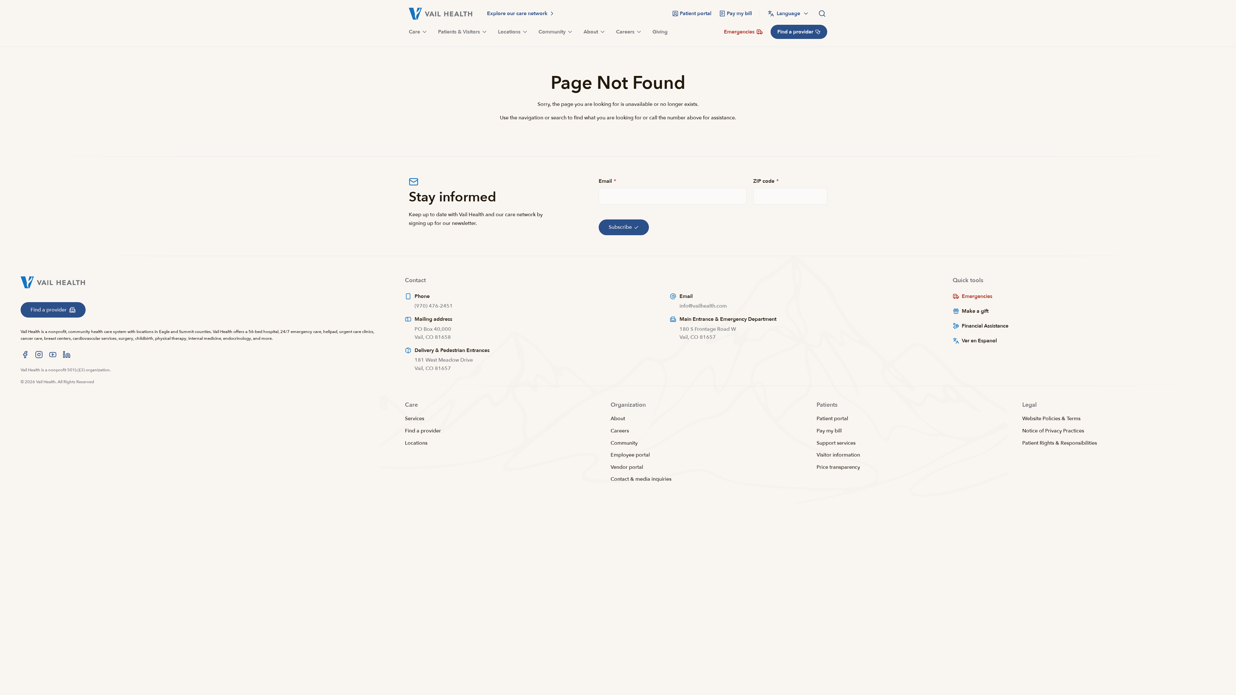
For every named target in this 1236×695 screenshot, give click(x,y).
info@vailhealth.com (703, 306)
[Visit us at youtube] (52, 354)
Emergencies (977, 296)
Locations (416, 443)
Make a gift (975, 311)
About (618, 418)
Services (414, 418)
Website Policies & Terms (1051, 418)
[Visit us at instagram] (38, 354)
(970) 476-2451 (434, 306)
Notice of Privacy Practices (1053, 430)
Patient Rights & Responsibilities (1059, 443)
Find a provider (423, 430)
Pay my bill (829, 430)
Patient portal (832, 418)
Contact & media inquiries (641, 479)
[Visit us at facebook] (25, 354)
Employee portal (630, 455)
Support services (836, 443)
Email (607, 181)
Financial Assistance (985, 325)
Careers (620, 430)
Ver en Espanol (979, 340)
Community (624, 443)
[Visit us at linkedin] (66, 354)
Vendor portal (627, 467)
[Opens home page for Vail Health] (440, 14)
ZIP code (766, 181)
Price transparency (838, 467)
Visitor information (838, 455)
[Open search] (822, 13)
